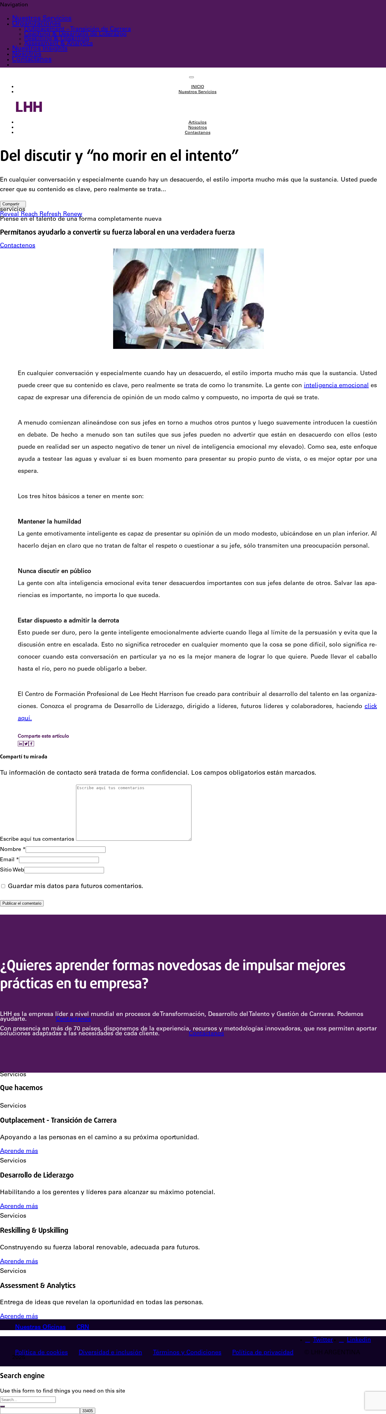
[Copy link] (36, 743)
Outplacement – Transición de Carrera (77, 30)
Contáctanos (73, 1020)
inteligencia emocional (336, 386)
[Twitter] (26, 743)
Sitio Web (12, 870)
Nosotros (26, 54)
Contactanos (32, 59)
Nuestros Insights (40, 49)
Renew (72, 215)
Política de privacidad (262, 1353)
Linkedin (359, 1340)
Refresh (51, 215)
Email (9, 860)
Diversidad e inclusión (110, 1353)
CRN (83, 1328)
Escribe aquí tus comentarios (37, 839)
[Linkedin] (20, 743)
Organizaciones (36, 24)
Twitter (323, 1340)
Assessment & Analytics (58, 44)
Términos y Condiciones (187, 1353)
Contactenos (17, 246)
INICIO (197, 87)
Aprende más (19, 1152)
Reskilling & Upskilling (56, 39)
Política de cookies (41, 1353)
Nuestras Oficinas (40, 1328)
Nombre (13, 850)
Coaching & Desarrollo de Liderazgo (75, 34)
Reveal (10, 215)
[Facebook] (31, 743)
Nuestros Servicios (41, 18)
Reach (30, 215)
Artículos (197, 123)
